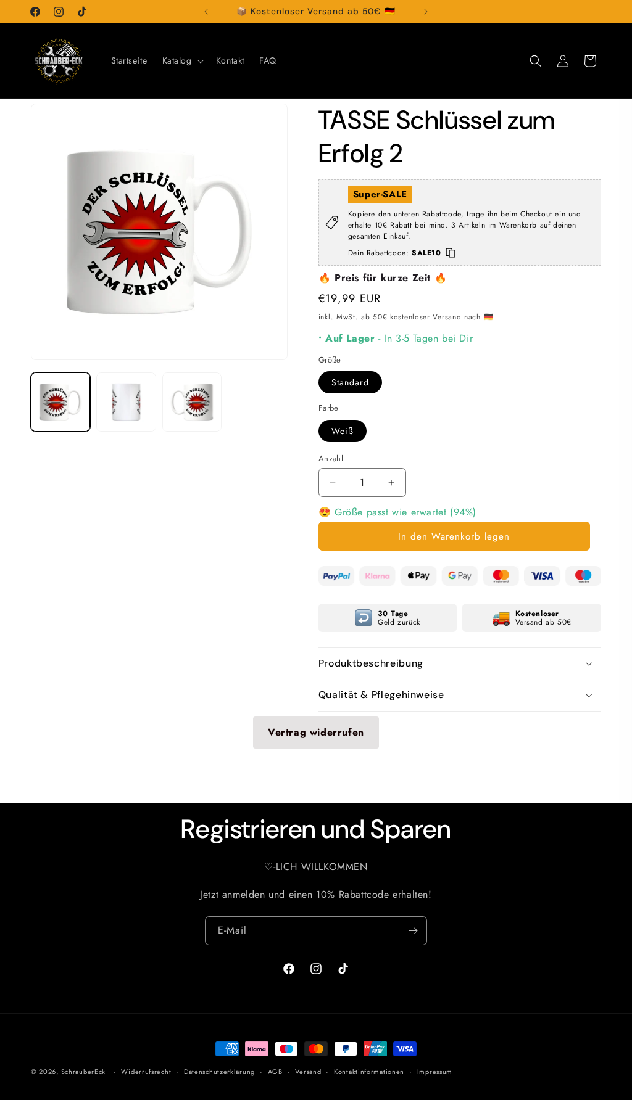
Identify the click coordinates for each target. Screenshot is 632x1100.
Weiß (342, 431)
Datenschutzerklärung (219, 1072)
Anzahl (330, 458)
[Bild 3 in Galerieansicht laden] (192, 402)
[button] (182, 60)
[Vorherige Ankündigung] (206, 11)
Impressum (434, 1072)
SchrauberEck (83, 1072)
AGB (275, 1072)
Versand (308, 1072)
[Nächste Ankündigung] (425, 11)
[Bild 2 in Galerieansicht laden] (126, 402)
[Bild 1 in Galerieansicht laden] (60, 402)
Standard (350, 382)
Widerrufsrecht (146, 1072)
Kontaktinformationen (369, 1072)
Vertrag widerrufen (316, 732)
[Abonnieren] (412, 930)
